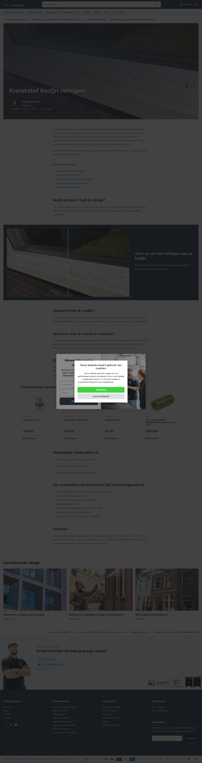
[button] (101, 396)
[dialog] (101, 381)
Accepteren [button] (101, 389)
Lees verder (119, 382)
